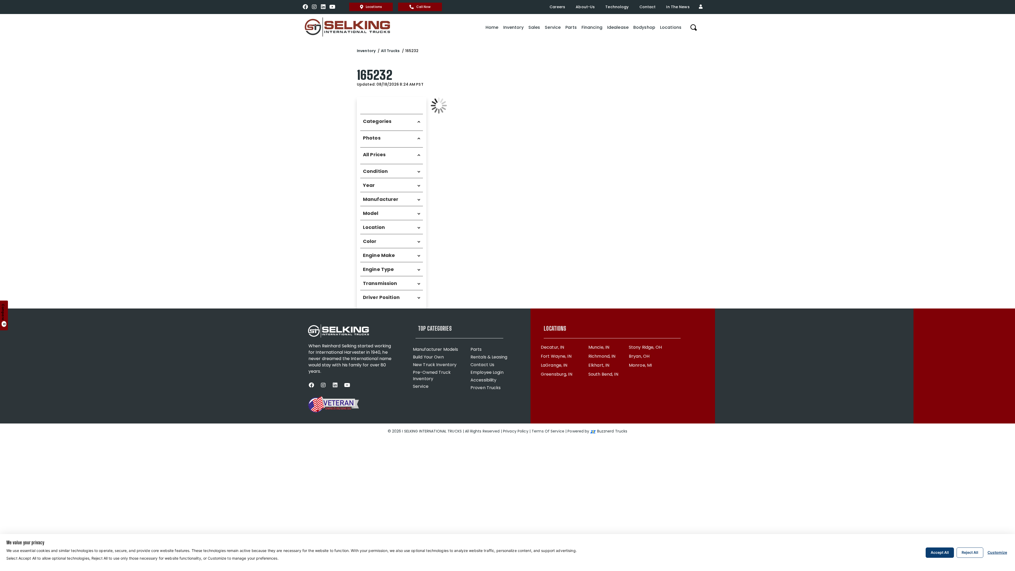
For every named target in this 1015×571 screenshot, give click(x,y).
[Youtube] (332, 7)
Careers (557, 7)
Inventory (513, 27)
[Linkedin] (323, 7)
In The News (677, 7)
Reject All (970, 552)
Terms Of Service (548, 431)
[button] (702, 7)
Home (492, 27)
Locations (374, 6)
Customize (997, 552)
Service (553, 27)
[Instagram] (314, 7)
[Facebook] (305, 7)
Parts (571, 27)
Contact (647, 7)
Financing (592, 27)
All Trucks (390, 50)
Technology (617, 7)
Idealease (618, 27)
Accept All (940, 552)
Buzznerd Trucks (612, 431)
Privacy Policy (515, 431)
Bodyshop (644, 27)
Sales (534, 27)
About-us (585, 7)
